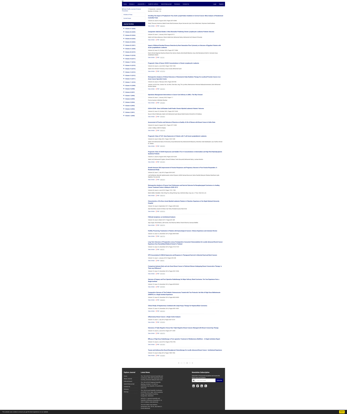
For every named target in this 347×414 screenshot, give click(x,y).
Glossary (126, 389)
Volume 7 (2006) (130, 95)
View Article (151, 26)
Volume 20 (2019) (130, 52)
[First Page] (178, 363)
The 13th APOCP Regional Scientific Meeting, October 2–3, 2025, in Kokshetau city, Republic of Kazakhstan (152, 384)
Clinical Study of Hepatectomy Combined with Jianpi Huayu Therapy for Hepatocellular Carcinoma (177, 305)
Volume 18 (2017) (130, 58)
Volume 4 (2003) (130, 105)
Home (125, 4)
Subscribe (219, 380)
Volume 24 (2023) (130, 38)
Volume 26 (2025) (130, 32)
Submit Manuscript (166, 4)
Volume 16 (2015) (130, 65)
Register (221, 4)
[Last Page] (192, 363)
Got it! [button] (342, 411)
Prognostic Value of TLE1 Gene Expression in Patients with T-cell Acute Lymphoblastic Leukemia (177, 136)
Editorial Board (128, 381)
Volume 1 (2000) (130, 115)
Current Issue (127, 18)
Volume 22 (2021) (130, 45)
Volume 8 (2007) (130, 92)
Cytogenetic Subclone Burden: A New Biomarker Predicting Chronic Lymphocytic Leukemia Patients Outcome (181, 31)
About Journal (128, 378)
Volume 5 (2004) (130, 102)
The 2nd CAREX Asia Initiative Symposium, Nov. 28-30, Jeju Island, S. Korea (151, 406)
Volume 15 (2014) (130, 68)
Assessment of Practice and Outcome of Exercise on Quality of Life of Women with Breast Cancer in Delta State (181, 122)
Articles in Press (127, 14)
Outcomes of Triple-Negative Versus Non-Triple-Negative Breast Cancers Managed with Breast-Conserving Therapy (183, 328)
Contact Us (186, 4)
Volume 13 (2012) (130, 75)
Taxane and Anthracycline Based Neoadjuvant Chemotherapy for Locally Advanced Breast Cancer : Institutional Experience (185, 350)
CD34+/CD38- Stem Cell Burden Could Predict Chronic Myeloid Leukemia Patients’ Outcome (176, 108)
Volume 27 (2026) (130, 28)
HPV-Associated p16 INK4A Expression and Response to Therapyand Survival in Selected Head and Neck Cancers (182, 255)
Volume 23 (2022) (130, 42)
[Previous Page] (181, 363)
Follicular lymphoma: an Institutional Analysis (161, 217)
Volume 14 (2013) (130, 72)
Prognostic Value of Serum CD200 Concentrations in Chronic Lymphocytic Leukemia (173, 63)
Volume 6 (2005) (130, 99)
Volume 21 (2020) (130, 48)
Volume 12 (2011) (130, 79)
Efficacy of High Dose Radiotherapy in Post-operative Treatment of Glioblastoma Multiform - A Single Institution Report (184, 339)
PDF (161, 26)
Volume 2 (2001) (130, 112)
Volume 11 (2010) (130, 82)
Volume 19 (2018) (130, 55)
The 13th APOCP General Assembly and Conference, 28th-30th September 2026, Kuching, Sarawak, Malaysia (152, 377)
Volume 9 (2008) (130, 89)
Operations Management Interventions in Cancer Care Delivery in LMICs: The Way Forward (175, 94)
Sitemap (126, 392)
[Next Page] (189, 363)
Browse (131, 4)
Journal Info (141, 4)
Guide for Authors (153, 4)
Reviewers (177, 4)
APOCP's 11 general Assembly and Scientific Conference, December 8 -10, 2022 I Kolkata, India (151, 400)
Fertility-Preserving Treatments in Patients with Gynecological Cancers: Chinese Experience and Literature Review (182, 231)
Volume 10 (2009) (130, 85)
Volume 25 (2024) (130, 35)
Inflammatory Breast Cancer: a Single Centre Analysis (164, 317)
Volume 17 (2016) (130, 62)
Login (214, 4)
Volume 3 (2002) (130, 109)
